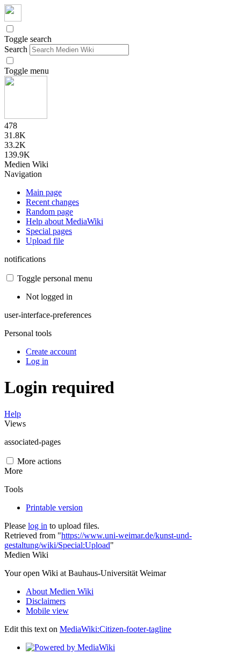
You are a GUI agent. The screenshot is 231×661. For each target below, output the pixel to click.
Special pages (49, 231)
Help (12, 413)
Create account (51, 351)
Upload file (45, 240)
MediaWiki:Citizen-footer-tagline (115, 629)
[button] (9, 28)
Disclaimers (46, 601)
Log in (37, 361)
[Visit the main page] (12, 18)
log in (37, 525)
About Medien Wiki (59, 591)
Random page (49, 211)
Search (15, 49)
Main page (44, 192)
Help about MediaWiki (64, 221)
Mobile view (47, 610)
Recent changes (52, 202)
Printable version (54, 507)
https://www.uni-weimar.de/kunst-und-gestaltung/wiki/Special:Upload (98, 540)
